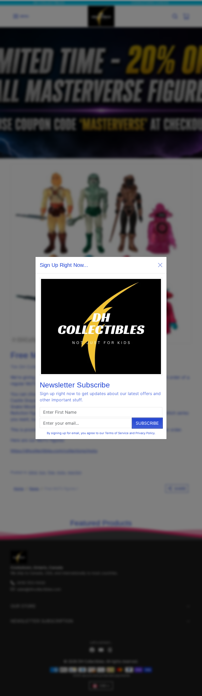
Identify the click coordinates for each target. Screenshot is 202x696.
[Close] (160, 265)
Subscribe (147, 423)
